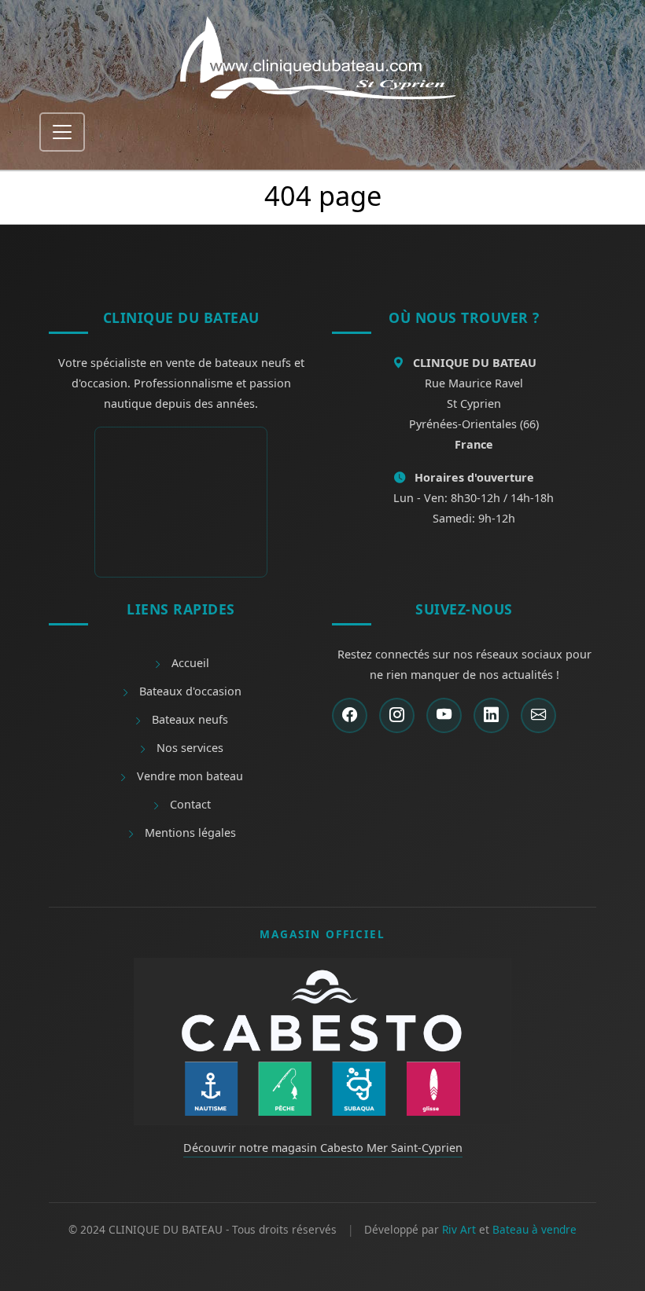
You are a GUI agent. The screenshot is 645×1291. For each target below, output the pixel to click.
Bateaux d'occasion (188, 691)
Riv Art (459, 1229)
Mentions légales (189, 832)
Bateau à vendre (534, 1229)
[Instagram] (397, 715)
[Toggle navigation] (62, 132)
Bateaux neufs (188, 719)
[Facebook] (349, 715)
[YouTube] (444, 715)
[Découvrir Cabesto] (322, 1040)
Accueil (188, 662)
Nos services (188, 747)
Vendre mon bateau (188, 775)
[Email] (538, 715)
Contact (189, 804)
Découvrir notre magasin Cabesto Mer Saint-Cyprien (323, 1147)
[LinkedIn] (491, 715)
